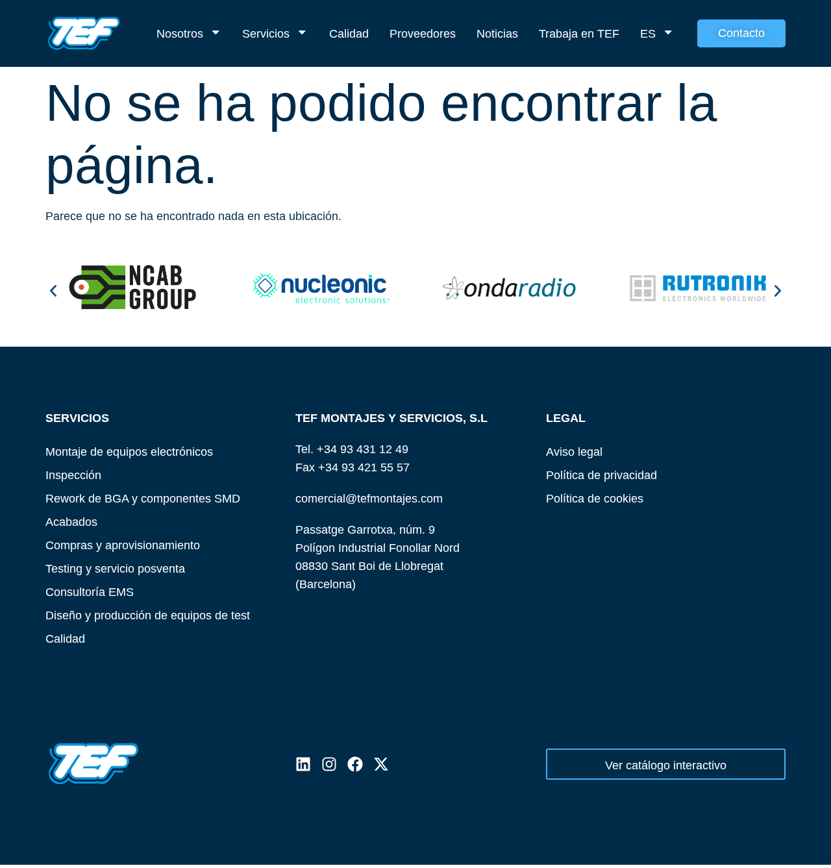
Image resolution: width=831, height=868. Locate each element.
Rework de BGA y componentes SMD (142, 498)
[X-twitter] (381, 764)
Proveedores (423, 33)
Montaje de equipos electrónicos (129, 451)
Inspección (73, 475)
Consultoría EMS (89, 592)
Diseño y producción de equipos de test (147, 615)
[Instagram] (329, 764)
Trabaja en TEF (579, 33)
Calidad (349, 33)
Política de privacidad (601, 475)
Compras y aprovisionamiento (122, 545)
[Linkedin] (303, 764)
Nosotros (179, 33)
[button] (53, 291)
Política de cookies (594, 498)
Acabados (71, 521)
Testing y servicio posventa (115, 568)
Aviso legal (574, 451)
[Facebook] (355, 764)
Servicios (266, 33)
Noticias (497, 33)
